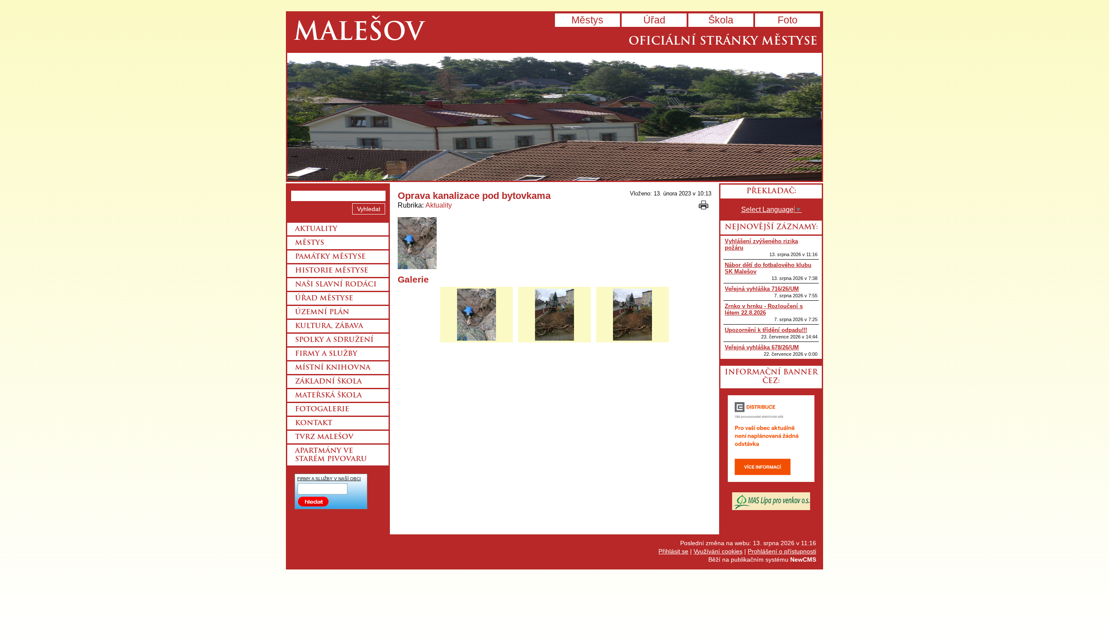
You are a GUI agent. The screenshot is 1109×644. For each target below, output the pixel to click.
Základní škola (328, 381)
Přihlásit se (673, 551)
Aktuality (438, 205)
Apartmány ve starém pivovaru (331, 455)
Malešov (359, 33)
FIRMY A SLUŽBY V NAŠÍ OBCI (329, 478)
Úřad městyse (324, 298)
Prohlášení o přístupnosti (782, 551)
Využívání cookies (718, 551)
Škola (720, 20)
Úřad (654, 20)
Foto (788, 20)
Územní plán (322, 312)
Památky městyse (330, 257)
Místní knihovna (332, 367)
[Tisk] (703, 204)
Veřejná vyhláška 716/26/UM (762, 289)
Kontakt (313, 423)
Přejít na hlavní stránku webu (554, 117)
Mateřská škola (328, 395)
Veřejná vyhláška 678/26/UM (762, 347)
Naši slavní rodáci (335, 284)
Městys (587, 20)
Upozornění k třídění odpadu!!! (766, 330)
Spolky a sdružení (334, 340)
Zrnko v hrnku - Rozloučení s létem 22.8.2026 (764, 309)
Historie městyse (331, 270)
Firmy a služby (326, 354)
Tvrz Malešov (324, 437)
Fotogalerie (322, 409)
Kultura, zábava (329, 326)
